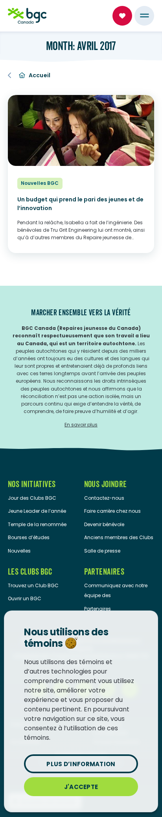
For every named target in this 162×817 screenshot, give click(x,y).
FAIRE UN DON (122, 16)
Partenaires (97, 608)
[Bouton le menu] (144, 16)
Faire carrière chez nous (112, 511)
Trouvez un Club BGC (33, 585)
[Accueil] (27, 16)
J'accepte (81, 787)
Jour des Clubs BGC (32, 498)
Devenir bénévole (104, 524)
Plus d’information (80, 764)
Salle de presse (102, 550)
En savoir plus (81, 424)
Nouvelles (19, 550)
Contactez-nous (104, 498)
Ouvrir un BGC (24, 598)
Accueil (40, 75)
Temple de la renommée (37, 524)
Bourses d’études (29, 537)
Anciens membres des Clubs (118, 537)
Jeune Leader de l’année (37, 511)
